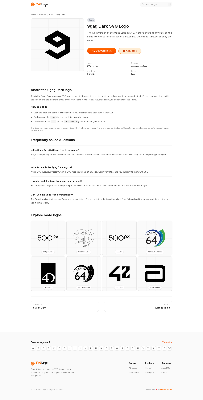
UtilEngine (149, 372)
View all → (167, 342)
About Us (165, 368)
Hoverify (148, 368)
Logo (42, 364)
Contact (164, 372)
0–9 (50, 14)
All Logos (133, 368)
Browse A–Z (134, 372)
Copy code (131, 50)
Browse (42, 14)
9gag (91, 20)
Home (33, 14)
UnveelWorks (166, 389)
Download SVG (104, 50)
